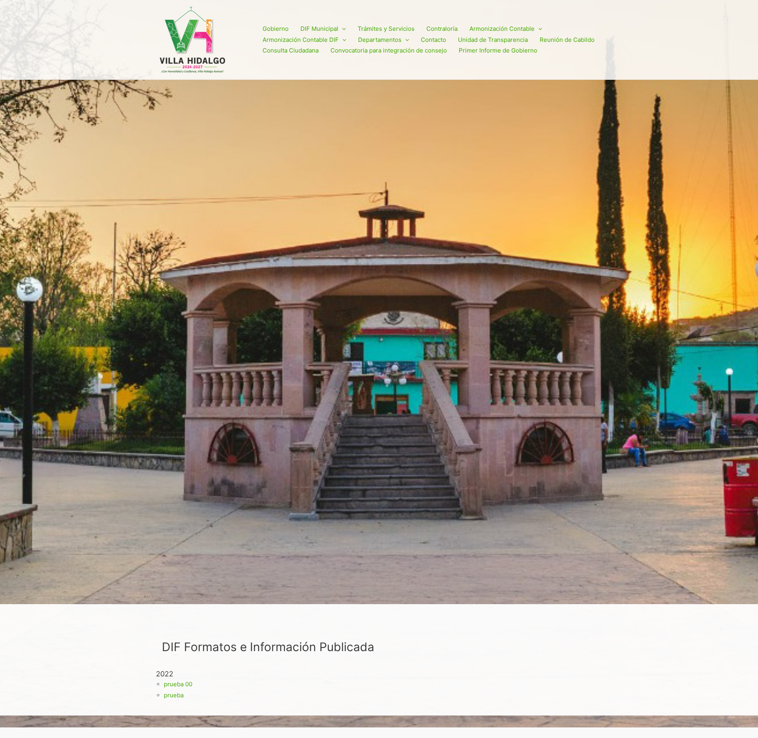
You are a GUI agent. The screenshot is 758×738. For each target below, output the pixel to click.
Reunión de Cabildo (567, 39)
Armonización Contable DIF (301, 39)
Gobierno (276, 28)
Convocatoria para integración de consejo (388, 50)
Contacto (433, 39)
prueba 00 (178, 684)
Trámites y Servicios (386, 28)
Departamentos (380, 39)
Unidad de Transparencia (493, 39)
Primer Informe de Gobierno (498, 50)
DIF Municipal (319, 28)
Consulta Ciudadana (291, 50)
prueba (174, 695)
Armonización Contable (502, 28)
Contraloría (442, 28)
